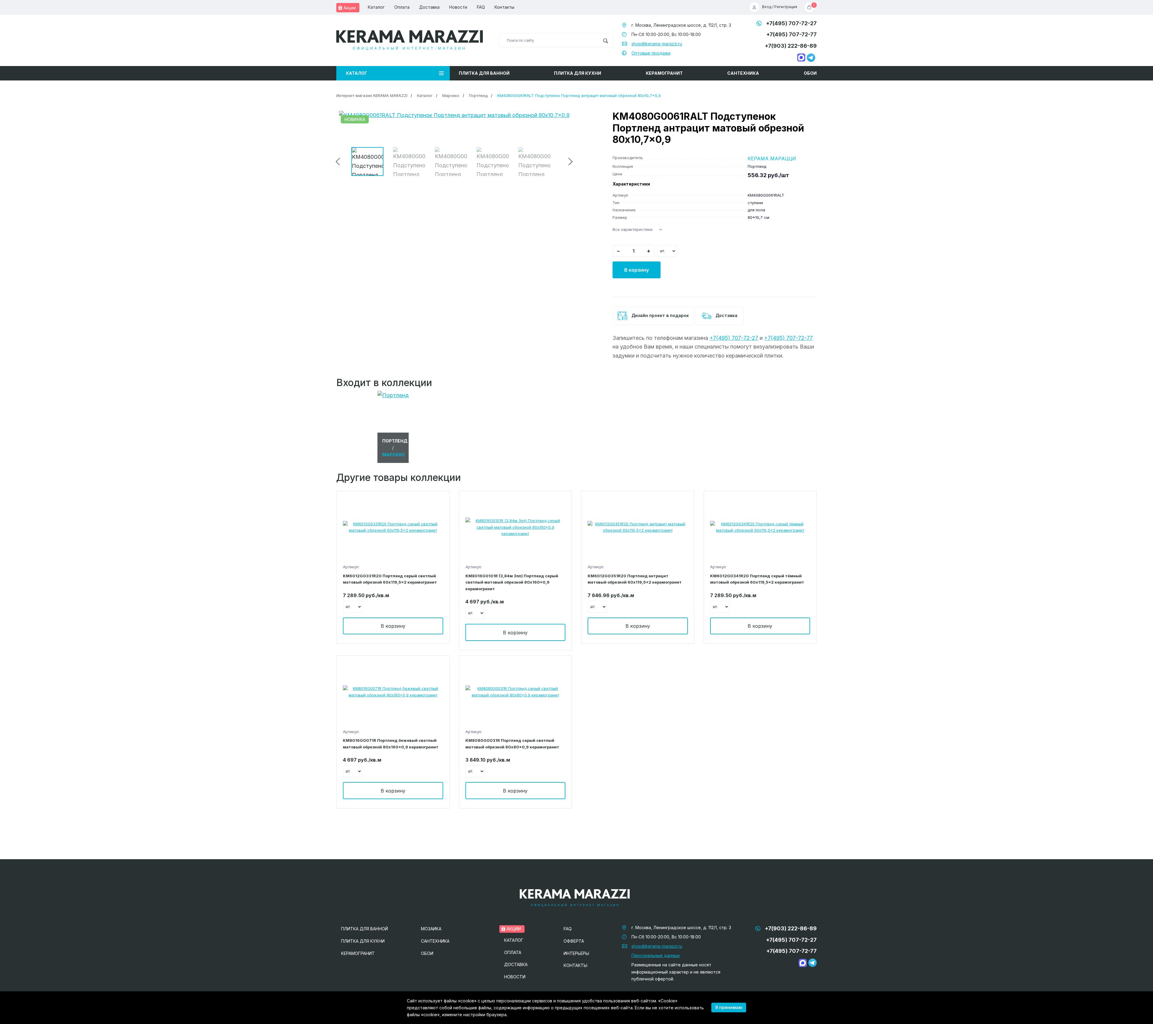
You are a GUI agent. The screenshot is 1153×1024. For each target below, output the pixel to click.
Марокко (450, 95)
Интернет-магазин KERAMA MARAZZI (371, 95)
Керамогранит (664, 73)
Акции (349, 7)
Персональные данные (655, 955)
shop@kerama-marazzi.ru (656, 43)
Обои (810, 73)
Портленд (478, 95)
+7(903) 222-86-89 (791, 46)
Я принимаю (728, 1007)
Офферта (574, 941)
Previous (338, 161)
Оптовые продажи (650, 53)
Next (569, 161)
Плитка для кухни (577, 73)
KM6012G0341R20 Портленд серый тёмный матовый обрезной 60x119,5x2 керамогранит (757, 578)
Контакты (504, 7)
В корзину (636, 270)
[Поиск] (605, 40)
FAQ (481, 7)
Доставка (429, 7)
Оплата (402, 7)
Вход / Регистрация (779, 7)
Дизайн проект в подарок (659, 315)
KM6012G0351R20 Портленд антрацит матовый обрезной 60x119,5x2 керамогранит (635, 578)
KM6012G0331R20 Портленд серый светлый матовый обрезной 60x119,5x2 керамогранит (390, 578)
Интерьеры (576, 953)
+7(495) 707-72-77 (791, 34)
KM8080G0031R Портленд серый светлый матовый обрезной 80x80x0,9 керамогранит (512, 743)
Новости (458, 7)
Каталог (376, 7)
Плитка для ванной (484, 73)
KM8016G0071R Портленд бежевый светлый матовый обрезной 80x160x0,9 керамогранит (390, 743)
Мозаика (431, 928)
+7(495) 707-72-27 (791, 23)
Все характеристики (632, 229)
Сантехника (743, 73)
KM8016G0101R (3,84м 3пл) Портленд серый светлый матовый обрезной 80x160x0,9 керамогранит (511, 582)
